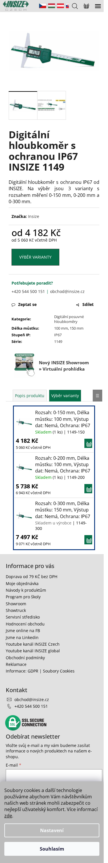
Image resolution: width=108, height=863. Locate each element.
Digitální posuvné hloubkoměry (69, 319)
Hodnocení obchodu (25, 624)
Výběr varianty (35, 257)
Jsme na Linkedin (22, 637)
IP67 (58, 334)
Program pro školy (23, 596)
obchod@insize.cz (67, 291)
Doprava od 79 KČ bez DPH (31, 576)
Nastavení (52, 830)
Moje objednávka (22, 583)
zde (8, 815)
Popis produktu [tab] (29, 395)
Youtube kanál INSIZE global (33, 650)
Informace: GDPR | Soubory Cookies (40, 671)
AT (60, 5)
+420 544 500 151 (28, 291)
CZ (42, 5)
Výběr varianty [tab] (65, 395)
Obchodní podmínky (25, 657)
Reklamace (16, 664)
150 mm (77, 328)
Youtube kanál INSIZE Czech (33, 644)
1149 (58, 341)
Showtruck (16, 610)
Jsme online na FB (23, 630)
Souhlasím (52, 849)
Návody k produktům (26, 590)
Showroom (16, 603)
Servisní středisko (23, 617)
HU (51, 5)
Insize (33, 216)
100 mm (61, 328)
